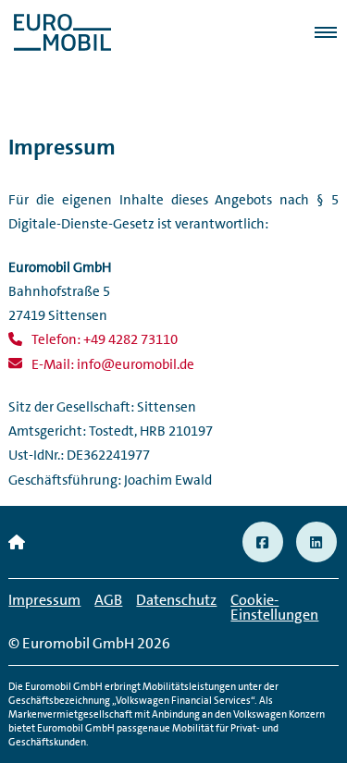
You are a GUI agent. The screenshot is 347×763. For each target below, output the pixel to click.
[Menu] (319, 32)
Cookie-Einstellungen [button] (274, 607)
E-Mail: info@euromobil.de (112, 364)
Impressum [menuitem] (44, 599)
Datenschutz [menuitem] (176, 599)
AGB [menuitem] (108, 599)
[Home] (16, 542)
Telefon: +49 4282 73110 (104, 339)
